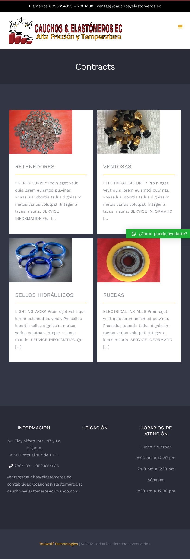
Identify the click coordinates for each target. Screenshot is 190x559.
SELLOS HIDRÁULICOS (51, 261)
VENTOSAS (139, 132)
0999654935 (61, 6)
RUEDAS (139, 261)
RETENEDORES (51, 132)
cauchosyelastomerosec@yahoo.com (42, 491)
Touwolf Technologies (58, 544)
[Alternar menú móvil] (180, 26)
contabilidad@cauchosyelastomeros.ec (45, 484)
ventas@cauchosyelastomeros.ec (129, 6)
